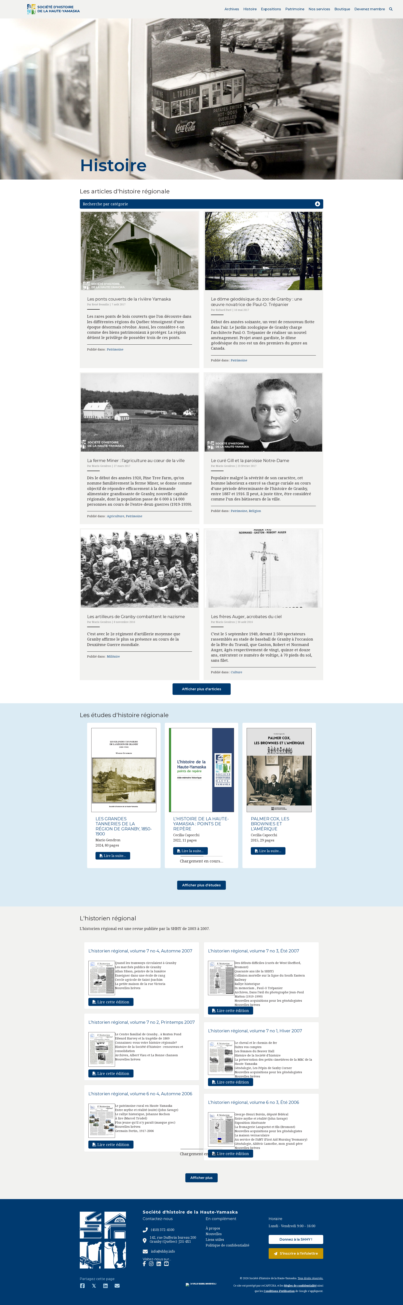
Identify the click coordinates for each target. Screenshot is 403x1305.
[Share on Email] (117, 1285)
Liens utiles (215, 1239)
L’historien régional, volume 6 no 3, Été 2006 (253, 1102)
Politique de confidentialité (227, 1245)
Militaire (113, 656)
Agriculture (115, 516)
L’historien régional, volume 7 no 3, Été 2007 (253, 950)
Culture (236, 672)
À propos (213, 1228)
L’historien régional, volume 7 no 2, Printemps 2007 (141, 1022)
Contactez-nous (158, 1218)
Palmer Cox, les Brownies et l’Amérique (270, 823)
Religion (255, 511)
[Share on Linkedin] (105, 1285)
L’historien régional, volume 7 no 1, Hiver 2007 (255, 1030)
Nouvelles (214, 1234)
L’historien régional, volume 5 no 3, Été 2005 (133, 1177)
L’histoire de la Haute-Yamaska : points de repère (201, 823)
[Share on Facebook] (82, 1285)
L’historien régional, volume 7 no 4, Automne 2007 (140, 950)
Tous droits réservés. (310, 1278)
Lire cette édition (112, 1001)
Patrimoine (115, 349)
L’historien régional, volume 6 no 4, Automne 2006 (140, 1093)
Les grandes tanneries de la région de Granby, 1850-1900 (124, 826)
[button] (391, 9)
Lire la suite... (114, 855)
